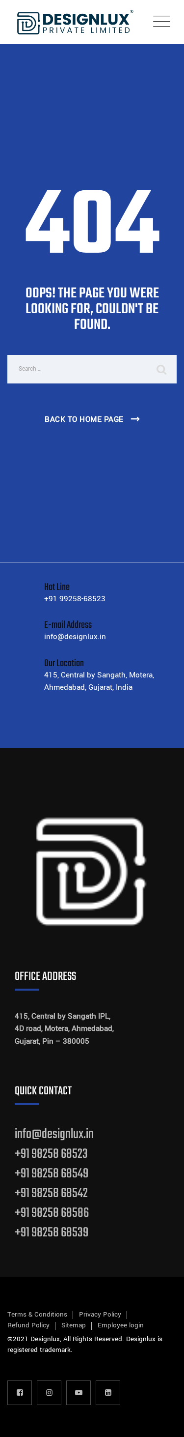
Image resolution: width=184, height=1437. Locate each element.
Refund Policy (28, 1325)
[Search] (162, 369)
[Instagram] (49, 1392)
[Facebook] (19, 1392)
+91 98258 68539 (51, 1232)
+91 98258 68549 (51, 1173)
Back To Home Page (84, 419)
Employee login (121, 1325)
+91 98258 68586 (52, 1213)
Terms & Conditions (37, 1314)
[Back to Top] (163, 1421)
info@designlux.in (54, 1134)
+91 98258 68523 (51, 1154)
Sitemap (73, 1325)
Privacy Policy (100, 1314)
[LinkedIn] (108, 1392)
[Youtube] (78, 1392)
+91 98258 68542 (51, 1193)
